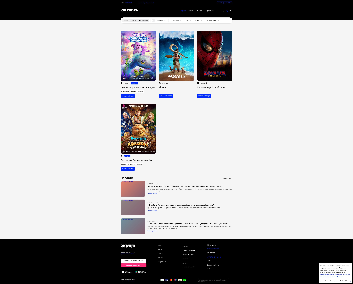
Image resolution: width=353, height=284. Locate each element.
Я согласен (343, 280)
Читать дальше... (152, 193)
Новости (185, 246)
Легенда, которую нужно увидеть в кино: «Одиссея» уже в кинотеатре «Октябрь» (184, 186)
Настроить (327, 280)
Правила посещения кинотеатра (190, 250)
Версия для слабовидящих (133, 261)
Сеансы (160, 253)
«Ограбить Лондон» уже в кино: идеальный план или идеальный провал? (180, 205)
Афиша (160, 249)
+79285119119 (128, 2)
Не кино (160, 258)
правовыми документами (127, 254)
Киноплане (131, 281)
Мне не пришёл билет (224, 3)
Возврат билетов (188, 255)
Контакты (185, 259)
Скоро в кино (162, 262)
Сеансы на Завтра (127, 96)
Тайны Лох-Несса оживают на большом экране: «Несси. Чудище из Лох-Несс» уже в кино (187, 224)
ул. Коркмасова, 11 (213, 248)
